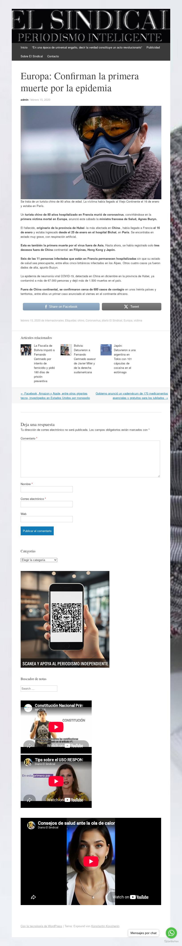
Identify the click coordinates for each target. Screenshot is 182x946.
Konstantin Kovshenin (105, 926)
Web (23, 514)
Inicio (24, 47)
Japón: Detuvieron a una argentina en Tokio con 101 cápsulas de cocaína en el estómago (125, 358)
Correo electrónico (33, 499)
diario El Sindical (112, 320)
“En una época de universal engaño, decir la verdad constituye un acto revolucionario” (87, 47)
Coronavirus (93, 320)
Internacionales (54, 320)
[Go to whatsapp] (171, 932)
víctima (138, 320)
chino (81, 320)
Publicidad (153, 47)
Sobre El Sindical (32, 56)
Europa (128, 320)
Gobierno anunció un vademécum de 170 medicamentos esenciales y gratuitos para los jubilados (132, 395)
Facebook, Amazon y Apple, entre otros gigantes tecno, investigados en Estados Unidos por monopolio (55, 395)
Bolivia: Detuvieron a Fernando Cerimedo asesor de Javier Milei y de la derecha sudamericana (85, 358)
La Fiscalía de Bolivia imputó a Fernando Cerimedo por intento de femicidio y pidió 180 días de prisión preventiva (44, 363)
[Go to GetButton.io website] (171, 941)
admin (24, 100)
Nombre (27, 484)
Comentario (29, 438)
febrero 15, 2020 (40, 99)
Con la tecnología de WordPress (41, 926)
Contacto (53, 56)
